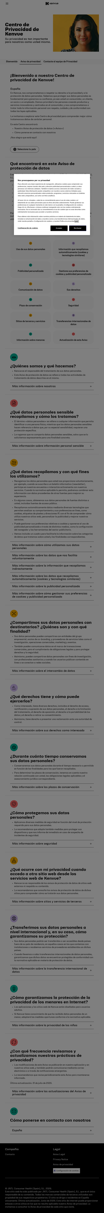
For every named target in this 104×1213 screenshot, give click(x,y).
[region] (52, 204)
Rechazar (78, 228)
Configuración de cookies (28, 228)
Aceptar (59, 228)
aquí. (76, 221)
